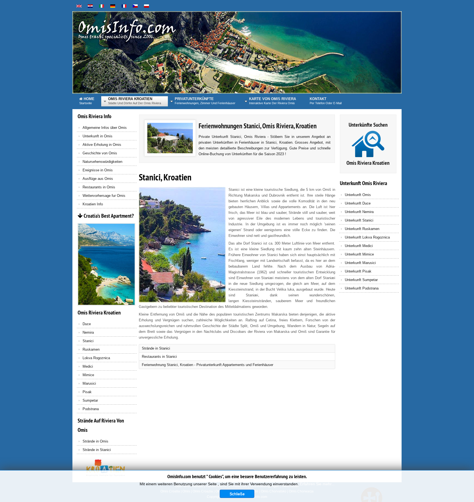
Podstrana (91, 409)
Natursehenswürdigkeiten (102, 162)
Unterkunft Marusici (360, 263)
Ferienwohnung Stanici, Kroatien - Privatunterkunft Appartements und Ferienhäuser (207, 365)
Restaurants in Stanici (159, 356)
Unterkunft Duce (358, 203)
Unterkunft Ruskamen (362, 229)
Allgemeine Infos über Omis (105, 128)
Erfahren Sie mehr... (317, 484)
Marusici (89, 383)
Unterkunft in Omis (97, 136)
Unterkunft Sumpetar (361, 280)
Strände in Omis (95, 441)
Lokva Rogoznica (96, 358)
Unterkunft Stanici (359, 220)
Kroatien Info (93, 204)
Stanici (88, 341)
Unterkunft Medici (359, 246)
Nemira (88, 332)
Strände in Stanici (97, 450)
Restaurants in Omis (99, 187)
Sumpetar (90, 400)
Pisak (87, 392)
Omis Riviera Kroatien (368, 162)
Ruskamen (91, 349)
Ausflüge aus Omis (98, 179)
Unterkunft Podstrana (362, 288)
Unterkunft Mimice (359, 254)
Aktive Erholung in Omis (102, 145)
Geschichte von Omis (100, 153)
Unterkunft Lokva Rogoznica (367, 237)
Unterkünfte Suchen (368, 124)
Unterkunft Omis (358, 195)
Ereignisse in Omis (98, 170)
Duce (87, 324)
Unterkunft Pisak (358, 271)
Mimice (88, 375)
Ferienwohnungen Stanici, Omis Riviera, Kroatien (258, 125)
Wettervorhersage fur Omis (104, 196)
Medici (88, 366)
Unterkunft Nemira (359, 212)
